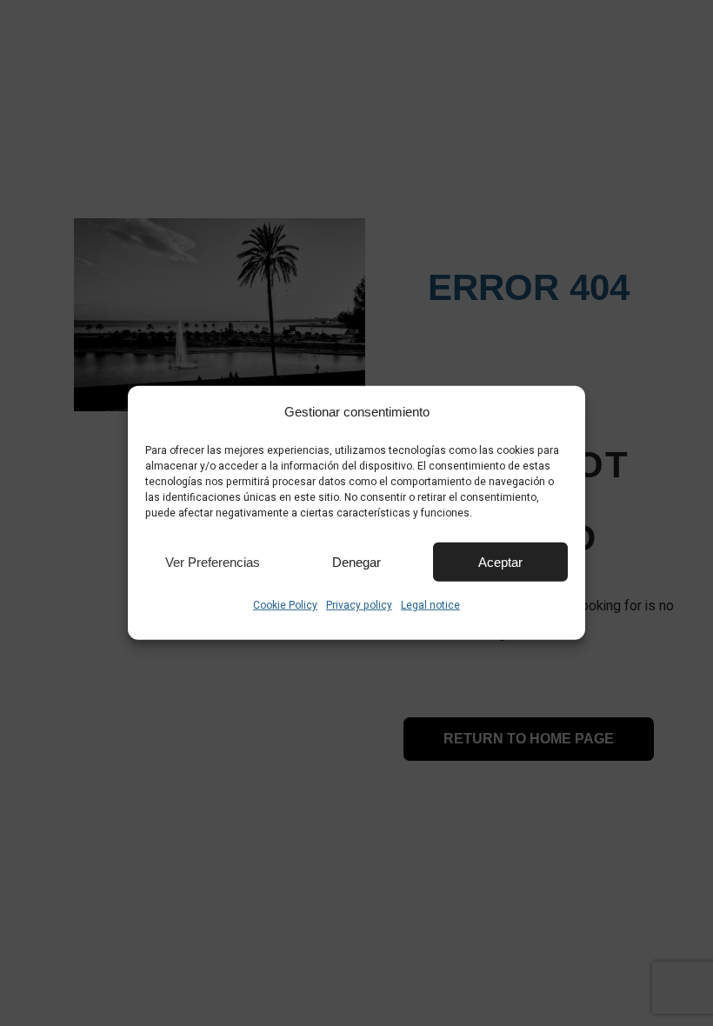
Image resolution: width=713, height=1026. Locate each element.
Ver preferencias (212, 561)
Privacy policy (359, 605)
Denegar (356, 561)
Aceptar (500, 561)
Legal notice (430, 605)
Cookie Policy (285, 605)
